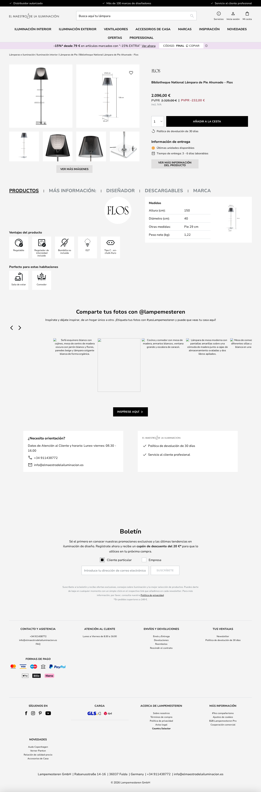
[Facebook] (26, 713)
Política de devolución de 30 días (223, 640)
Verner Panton (38, 750)
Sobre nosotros (161, 713)
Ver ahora (149, 46)
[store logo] (34, 15)
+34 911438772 (46, 458)
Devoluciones (161, 640)
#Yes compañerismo (223, 713)
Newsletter (223, 636)
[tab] (26, 190)
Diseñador (120, 190)
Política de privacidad (152, 595)
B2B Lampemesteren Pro (223, 720)
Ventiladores (116, 29)
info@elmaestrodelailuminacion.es (58, 465)
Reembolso (161, 643)
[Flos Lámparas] (171, 70)
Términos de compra (161, 716)
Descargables (164, 190)
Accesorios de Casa (38, 758)
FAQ (38, 643)
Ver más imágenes (74, 169)
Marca (202, 190)
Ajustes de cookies (223, 716)
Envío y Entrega (161, 636)
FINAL (181, 45)
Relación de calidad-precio (38, 754)
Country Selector (161, 728)
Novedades (237, 29)
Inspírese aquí (128, 411)
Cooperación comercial (223, 724)
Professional (141, 38)
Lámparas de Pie (68, 54)
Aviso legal (161, 724)
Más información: (72, 190)
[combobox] (136, 15)
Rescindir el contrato (161, 647)
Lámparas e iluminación (22, 54)
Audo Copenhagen (38, 746)
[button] (24, 146)
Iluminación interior (47, 54)
